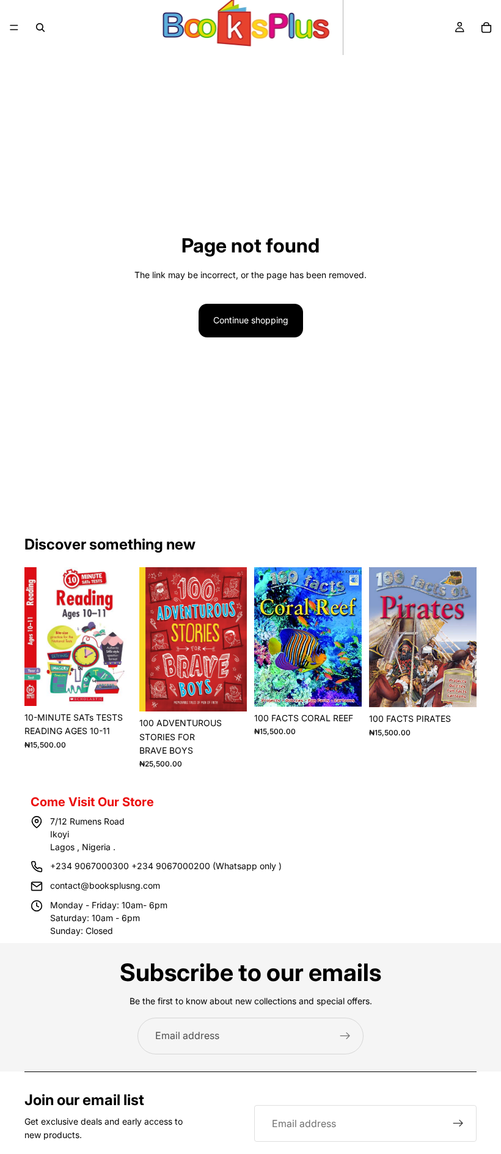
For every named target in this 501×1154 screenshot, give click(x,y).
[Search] (40, 27)
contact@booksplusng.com (105, 885)
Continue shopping (250, 320)
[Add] (113, 687)
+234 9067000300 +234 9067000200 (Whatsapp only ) (166, 866)
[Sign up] (345, 1036)
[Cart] (486, 27)
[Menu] (14, 27)
